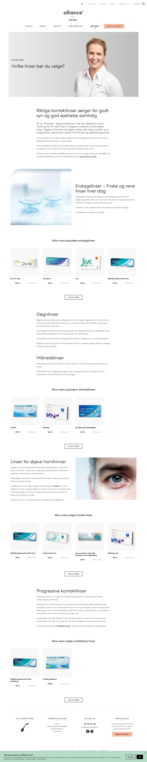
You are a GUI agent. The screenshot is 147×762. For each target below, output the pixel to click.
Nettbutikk (92, 4)
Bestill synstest (122, 734)
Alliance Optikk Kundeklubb (57, 726)
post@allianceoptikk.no (89, 727)
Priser (57, 724)
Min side (122, 4)
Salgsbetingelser (57, 729)
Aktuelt (28, 26)
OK (140, 757)
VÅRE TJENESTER (75, 26)
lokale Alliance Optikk (87, 156)
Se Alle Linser (73, 297)
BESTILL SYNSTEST (114, 26)
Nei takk (130, 757)
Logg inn (112, 4)
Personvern (57, 731)
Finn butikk (102, 4)
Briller (57, 26)
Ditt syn (94, 26)
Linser (42, 26)
